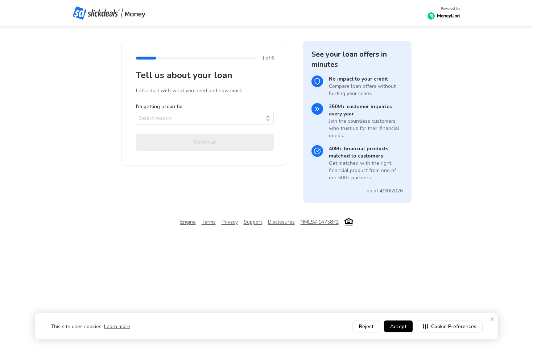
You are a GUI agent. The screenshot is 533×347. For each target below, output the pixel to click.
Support (253, 222)
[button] (449, 326)
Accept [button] (398, 326)
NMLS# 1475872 (320, 222)
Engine (188, 222)
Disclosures (281, 222)
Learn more (117, 326)
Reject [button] (366, 326)
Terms (209, 222)
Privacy (230, 222)
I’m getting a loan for (159, 106)
